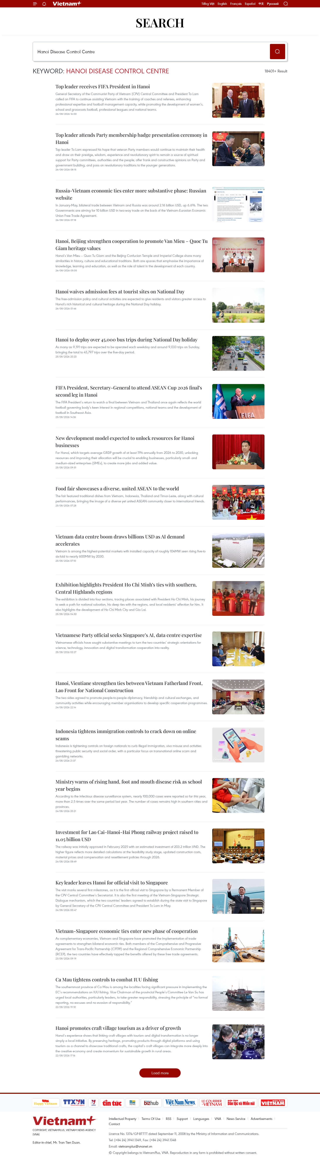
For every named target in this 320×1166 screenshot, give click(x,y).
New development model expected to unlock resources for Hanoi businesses (125, 441)
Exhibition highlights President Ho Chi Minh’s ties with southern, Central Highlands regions (126, 588)
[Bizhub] (151, 1102)
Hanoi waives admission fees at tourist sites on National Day (120, 291)
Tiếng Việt (208, 4)
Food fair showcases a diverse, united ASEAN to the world (117, 488)
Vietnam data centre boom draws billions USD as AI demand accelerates (120, 540)
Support (182, 1118)
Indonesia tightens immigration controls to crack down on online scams (126, 735)
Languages (201, 1118)
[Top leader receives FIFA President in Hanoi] (238, 100)
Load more (160, 1072)
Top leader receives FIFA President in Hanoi (103, 86)
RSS (168, 1118)
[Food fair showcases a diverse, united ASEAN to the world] (238, 502)
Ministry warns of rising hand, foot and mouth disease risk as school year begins (129, 785)
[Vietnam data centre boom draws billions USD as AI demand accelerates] (238, 550)
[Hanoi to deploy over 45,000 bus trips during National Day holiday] (238, 353)
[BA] (273, 1102)
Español (250, 4)
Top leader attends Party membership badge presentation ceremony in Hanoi (131, 138)
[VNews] (93, 1102)
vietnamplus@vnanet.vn (135, 1146)
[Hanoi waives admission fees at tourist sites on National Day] (238, 305)
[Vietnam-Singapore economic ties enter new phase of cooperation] (238, 944)
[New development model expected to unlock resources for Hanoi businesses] (238, 451)
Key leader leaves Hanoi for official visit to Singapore (112, 882)
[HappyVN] (46, 1102)
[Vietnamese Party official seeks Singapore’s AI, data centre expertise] (238, 648)
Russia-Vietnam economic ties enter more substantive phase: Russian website (131, 194)
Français (236, 4)
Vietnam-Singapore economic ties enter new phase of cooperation (127, 931)
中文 (261, 3)
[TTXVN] (74, 1102)
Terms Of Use (151, 1118)
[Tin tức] (112, 1102)
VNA (218, 1118)
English (222, 4)
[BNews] (132, 1102)
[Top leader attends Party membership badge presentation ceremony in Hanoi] (238, 148)
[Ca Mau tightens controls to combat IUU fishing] (238, 993)
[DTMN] (241, 1102)
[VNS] (180, 1102)
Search (160, 22)
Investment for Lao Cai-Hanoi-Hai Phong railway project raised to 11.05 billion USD (127, 835)
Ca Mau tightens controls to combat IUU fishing (107, 979)
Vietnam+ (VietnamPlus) (67, 3)
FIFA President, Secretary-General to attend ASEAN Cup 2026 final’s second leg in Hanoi (129, 391)
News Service (236, 1118)
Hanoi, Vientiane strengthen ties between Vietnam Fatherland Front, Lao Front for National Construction (129, 686)
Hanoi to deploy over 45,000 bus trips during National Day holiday (126, 339)
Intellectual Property (122, 1118)
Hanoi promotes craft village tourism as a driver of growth (118, 1028)
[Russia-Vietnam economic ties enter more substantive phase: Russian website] (238, 204)
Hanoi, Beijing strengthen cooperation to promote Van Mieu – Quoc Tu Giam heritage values (132, 244)
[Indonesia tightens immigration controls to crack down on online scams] (238, 745)
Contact (114, 1124)
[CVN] (211, 1102)
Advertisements (261, 1118)
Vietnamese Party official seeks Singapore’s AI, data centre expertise (129, 635)
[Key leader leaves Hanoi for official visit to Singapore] (238, 896)
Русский (273, 3)
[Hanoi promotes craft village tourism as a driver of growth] (238, 1041)
